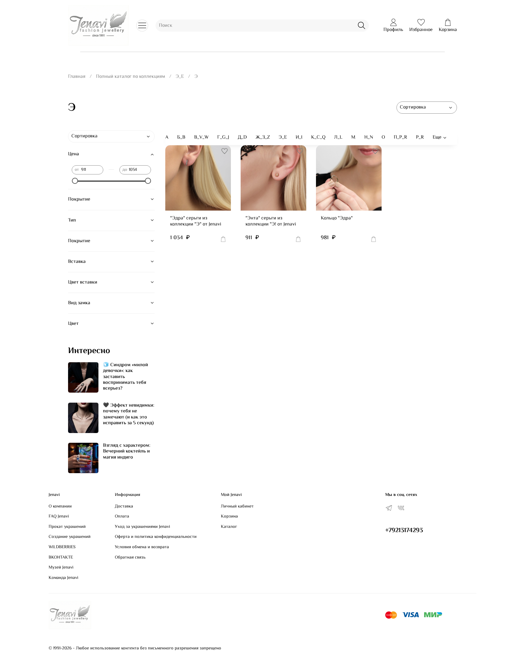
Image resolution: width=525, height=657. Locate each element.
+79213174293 (404, 530)
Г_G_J (223, 137)
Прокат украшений (67, 527)
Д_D (242, 137)
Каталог (229, 527)
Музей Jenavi (61, 567)
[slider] (74, 180)
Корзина (229, 516)
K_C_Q (318, 137)
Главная (76, 77)
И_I (299, 137)
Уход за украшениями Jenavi (142, 527)
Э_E (180, 77)
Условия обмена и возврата (142, 547)
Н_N (368, 137)
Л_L (338, 137)
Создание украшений (70, 537)
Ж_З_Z (263, 137)
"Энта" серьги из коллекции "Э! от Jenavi (270, 221)
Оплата (122, 516)
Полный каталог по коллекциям (130, 77)
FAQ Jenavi (59, 516)
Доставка (124, 506)
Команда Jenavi (63, 578)
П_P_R (400, 137)
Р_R (420, 137)
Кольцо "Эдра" (337, 218)
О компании (60, 506)
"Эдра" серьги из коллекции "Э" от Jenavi (195, 221)
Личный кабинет (237, 506)
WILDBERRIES (62, 547)
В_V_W (201, 137)
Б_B (181, 137)
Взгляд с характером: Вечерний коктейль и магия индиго (126, 451)
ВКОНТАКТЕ (61, 557)
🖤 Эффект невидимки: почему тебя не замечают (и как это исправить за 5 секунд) (128, 414)
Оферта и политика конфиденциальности (156, 537)
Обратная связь (130, 557)
